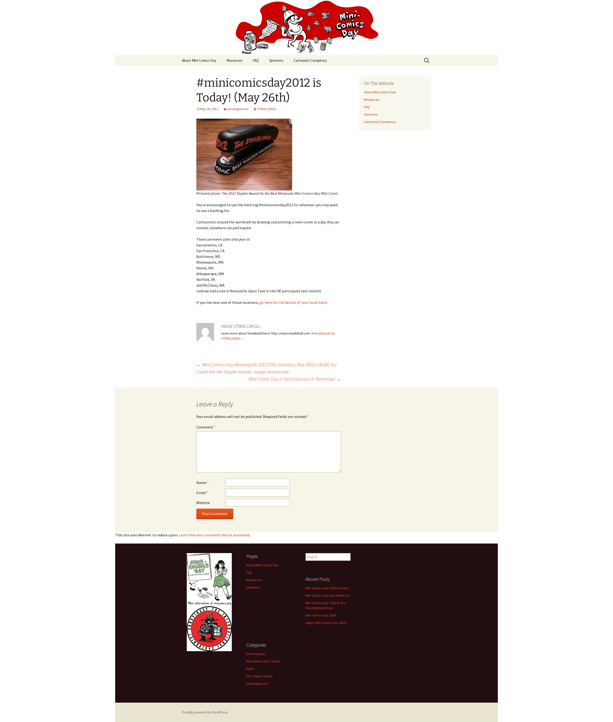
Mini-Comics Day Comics (263, 661)
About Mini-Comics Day (199, 60)
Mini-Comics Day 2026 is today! (327, 588)
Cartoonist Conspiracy (310, 60)
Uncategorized (237, 109)
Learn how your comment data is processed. (214, 535)
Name (202, 482)
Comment (206, 427)
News (250, 668)
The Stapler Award (259, 676)
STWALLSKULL (267, 109)
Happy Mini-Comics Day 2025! (326, 623)
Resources (235, 60)
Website (203, 502)
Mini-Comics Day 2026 (321, 615)
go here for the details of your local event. (294, 302)
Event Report (255, 654)
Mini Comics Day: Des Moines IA (328, 595)
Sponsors (276, 60)
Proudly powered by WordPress (205, 712)
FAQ (256, 60)
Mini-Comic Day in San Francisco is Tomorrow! (295, 379)
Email (202, 492)
